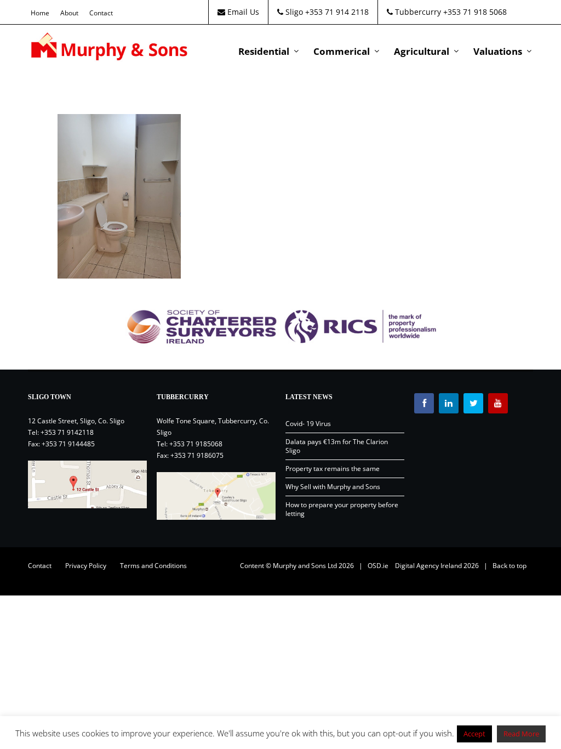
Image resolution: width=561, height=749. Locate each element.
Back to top (509, 565)
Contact (101, 13)
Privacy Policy (85, 565)
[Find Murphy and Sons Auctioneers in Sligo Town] (87, 484)
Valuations (497, 51)
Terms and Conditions (153, 565)
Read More (521, 734)
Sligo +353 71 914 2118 (326, 12)
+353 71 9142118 (67, 432)
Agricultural (421, 51)
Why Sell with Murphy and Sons (332, 486)
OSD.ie (378, 565)
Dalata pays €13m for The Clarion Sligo (336, 446)
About (69, 13)
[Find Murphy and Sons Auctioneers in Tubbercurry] (216, 496)
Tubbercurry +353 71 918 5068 (450, 12)
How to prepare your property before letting (341, 509)
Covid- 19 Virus (308, 423)
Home (40, 13)
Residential (263, 51)
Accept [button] (474, 734)
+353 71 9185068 (195, 444)
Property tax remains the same (332, 468)
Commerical (341, 51)
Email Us (242, 12)
